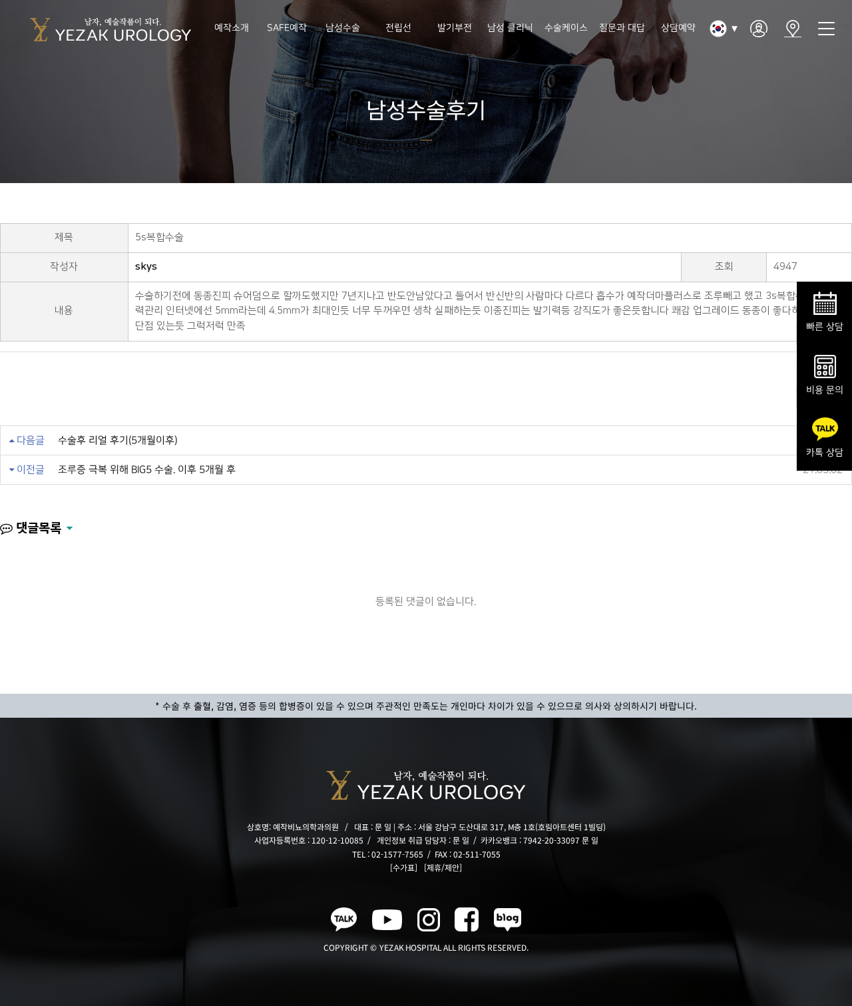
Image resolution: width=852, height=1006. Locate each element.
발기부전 (454, 28)
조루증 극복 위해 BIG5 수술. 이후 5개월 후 (147, 469)
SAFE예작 (287, 28)
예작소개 (231, 28)
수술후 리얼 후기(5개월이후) (118, 440)
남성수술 (342, 28)
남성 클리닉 (510, 28)
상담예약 (677, 28)
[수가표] (403, 867)
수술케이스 (566, 28)
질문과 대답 (622, 28)
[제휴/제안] (443, 867)
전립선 (399, 28)
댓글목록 (37, 527)
